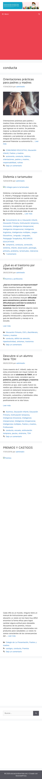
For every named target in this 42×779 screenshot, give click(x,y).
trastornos (29, 341)
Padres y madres (17, 153)
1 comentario (11, 254)
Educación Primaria (11, 223)
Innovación (7, 226)
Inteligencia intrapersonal (13, 229)
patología (32, 248)
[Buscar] (36, 713)
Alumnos (9, 412)
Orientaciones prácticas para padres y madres (18, 81)
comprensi (10, 245)
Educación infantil (30, 220)
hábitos (27, 156)
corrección (28, 245)
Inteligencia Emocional (12, 418)
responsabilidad (9, 163)
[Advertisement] (21, 39)
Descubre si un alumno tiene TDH (18, 357)
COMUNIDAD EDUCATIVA (16, 150)
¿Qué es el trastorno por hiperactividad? (19, 267)
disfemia (6, 248)
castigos (9, 648)
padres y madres (22, 159)
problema (14, 251)
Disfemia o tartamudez (17, 176)
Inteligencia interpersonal (23, 226)
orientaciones (8, 159)
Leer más (28, 214)
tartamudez (24, 251)
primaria (6, 251)
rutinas (20, 163)
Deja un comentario (14, 166)
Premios (25, 648)
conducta (19, 156)
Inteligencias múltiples (21, 232)
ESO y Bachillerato (30, 332)
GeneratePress (21, 776)
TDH (29, 433)
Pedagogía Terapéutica (12, 239)
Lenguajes (26, 235)
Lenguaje (17, 235)
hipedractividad (9, 341)
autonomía (10, 156)
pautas (15, 433)
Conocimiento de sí (14, 220)
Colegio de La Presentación (17, 642)
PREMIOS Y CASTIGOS (18, 447)
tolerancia (34, 251)
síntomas (20, 341)
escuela (17, 430)
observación (23, 248)
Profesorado (8, 427)
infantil (14, 248)
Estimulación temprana (29, 223)
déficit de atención (22, 338)
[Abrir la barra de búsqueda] (39, 14)
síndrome (22, 433)
